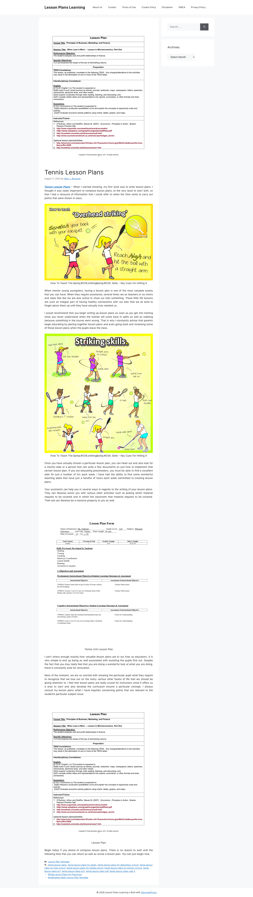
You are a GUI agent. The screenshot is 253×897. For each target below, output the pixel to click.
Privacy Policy (198, 7)
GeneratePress (149, 892)
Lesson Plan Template (58, 861)
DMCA (182, 7)
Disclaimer (167, 7)
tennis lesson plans (57, 865)
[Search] (204, 26)
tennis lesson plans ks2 (73, 871)
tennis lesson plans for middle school (85, 868)
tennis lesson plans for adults (82, 865)
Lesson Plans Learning (65, 7)
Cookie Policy (149, 7)
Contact (112, 7)
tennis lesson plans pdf (97, 871)
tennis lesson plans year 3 (122, 871)
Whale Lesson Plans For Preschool (65, 874)
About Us (97, 7)
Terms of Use (129, 7)
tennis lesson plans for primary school (123, 868)
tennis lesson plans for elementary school (118, 865)
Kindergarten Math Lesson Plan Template (68, 877)
